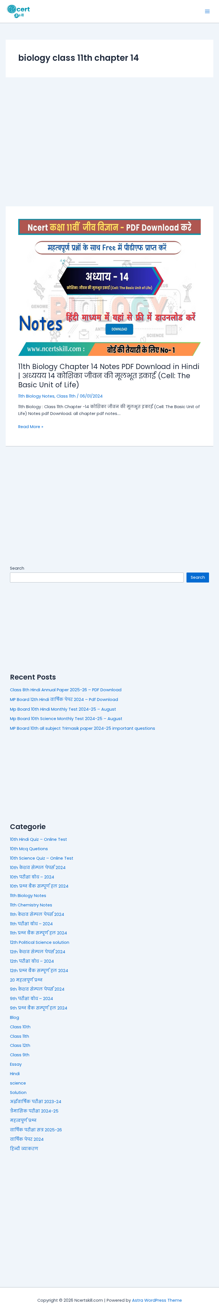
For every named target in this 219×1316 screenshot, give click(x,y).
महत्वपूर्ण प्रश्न (23, 1120)
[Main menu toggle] (207, 11)
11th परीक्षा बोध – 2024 (31, 924)
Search (17, 568)
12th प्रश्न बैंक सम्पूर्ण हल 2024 (39, 971)
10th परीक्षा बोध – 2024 (32, 877)
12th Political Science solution (39, 942)
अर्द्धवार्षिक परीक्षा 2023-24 (35, 1102)
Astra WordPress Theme (157, 1300)
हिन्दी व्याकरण (24, 1149)
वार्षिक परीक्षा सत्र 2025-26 (36, 1130)
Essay (16, 1064)
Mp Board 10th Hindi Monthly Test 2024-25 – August (63, 709)
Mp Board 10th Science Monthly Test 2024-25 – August (66, 719)
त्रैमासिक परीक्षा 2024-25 (34, 1111)
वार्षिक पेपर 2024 (27, 1139)
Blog (14, 1017)
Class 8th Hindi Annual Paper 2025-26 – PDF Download (65, 690)
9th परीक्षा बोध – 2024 (31, 998)
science (18, 1083)
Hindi (15, 1074)
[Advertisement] (109, 142)
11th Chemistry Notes (31, 905)
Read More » (30, 427)
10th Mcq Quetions (29, 849)
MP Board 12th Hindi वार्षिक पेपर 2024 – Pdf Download (64, 699)
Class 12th (20, 1045)
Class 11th (66, 396)
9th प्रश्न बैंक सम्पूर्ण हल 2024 (38, 1008)
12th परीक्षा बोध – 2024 (32, 961)
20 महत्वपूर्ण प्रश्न (26, 980)
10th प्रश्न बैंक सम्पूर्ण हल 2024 (39, 886)
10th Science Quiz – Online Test (41, 858)
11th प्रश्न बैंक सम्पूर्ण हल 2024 (38, 933)
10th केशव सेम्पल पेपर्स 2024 (38, 867)
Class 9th (19, 1055)
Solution (18, 1092)
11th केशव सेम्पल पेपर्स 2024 (37, 914)
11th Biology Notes (36, 396)
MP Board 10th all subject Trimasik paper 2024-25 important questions (82, 728)
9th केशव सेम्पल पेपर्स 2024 (37, 989)
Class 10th (20, 1027)
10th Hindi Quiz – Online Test (38, 839)
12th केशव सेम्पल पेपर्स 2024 (37, 952)
